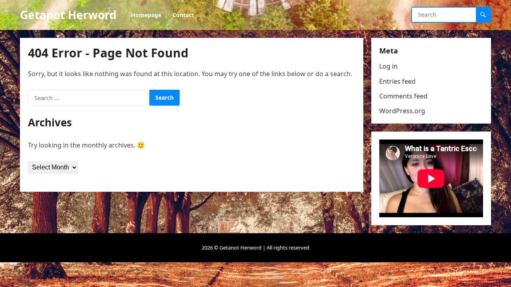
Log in (388, 66)
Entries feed (397, 81)
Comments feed (403, 96)
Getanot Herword (68, 14)
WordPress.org (402, 110)
